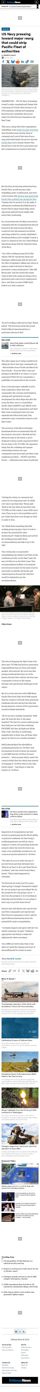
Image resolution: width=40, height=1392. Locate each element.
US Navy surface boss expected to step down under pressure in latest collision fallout (24, 814)
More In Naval (8, 979)
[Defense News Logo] (14, 2)
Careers (23, 1367)
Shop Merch (25, 1358)
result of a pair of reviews (27, 130)
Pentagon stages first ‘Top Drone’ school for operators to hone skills (19, 1147)
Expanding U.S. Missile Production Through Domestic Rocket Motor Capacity (25, 1205)
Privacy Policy (7, 1347)
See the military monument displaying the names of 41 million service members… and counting (26, 1215)
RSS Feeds (24, 1355)
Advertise (5, 1365)
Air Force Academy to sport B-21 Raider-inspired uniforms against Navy (25, 1195)
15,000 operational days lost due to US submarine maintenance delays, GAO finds (21, 1285)
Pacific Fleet (7, 143)
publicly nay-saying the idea (24, 199)
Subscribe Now (26, 1347)
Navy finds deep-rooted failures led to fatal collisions (24, 344)
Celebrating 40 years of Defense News (17, 1040)
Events (23, 1352)
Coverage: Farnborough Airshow (20, 6)
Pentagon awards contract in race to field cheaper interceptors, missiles (20, 1277)
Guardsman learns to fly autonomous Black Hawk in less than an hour (19, 1075)
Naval (6, 29)
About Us (24, 1365)
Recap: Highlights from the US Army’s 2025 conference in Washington (19, 1111)
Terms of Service (7, 1350)
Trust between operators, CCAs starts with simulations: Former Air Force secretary (18, 1005)
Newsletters (25, 1350)
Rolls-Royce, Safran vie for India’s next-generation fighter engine (19, 1293)
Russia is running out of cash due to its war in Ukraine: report (21, 1269)
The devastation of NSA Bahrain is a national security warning (18, 1262)
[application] (20, 1174)
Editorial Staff (6, 1373)
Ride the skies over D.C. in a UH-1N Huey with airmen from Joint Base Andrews (18, 1187)
